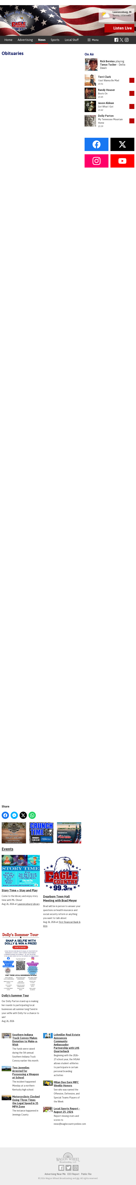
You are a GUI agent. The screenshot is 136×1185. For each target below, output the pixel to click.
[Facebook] (116, 40)
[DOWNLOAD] (131, 80)
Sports (55, 40)
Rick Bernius (107, 61)
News (41, 40)
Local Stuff (72, 40)
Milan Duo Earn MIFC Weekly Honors (66, 1084)
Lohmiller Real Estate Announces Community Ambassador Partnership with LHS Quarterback (67, 1043)
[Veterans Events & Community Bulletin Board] (69, 832)
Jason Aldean (106, 102)
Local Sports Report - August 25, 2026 (67, 1110)
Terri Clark (104, 76)
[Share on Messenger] (14, 815)
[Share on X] (23, 815)
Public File (86, 1174)
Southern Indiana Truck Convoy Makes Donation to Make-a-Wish (25, 1039)
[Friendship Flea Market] (14, 832)
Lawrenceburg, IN (122, 12)
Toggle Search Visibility (132, 40)
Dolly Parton (106, 115)
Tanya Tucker (108, 64)
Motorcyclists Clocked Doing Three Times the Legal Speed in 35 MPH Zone (26, 1101)
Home (8, 40)
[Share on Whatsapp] (32, 815)
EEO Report (73, 1174)
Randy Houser (106, 89)
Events (7, 849)
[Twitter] (68, 1168)
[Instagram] (127, 40)
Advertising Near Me (55, 1174)
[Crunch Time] (41, 832)
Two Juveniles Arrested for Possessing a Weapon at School (25, 1072)
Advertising (25, 40)
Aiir (77, 1178)
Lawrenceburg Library (28, 904)
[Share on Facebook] (5, 815)
